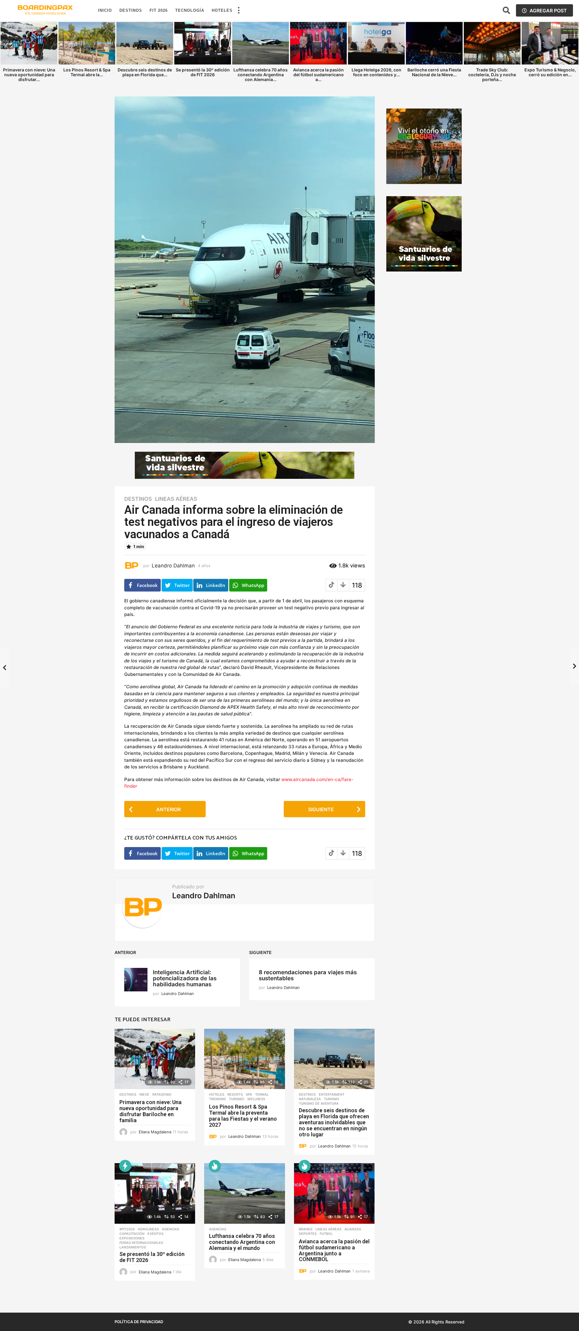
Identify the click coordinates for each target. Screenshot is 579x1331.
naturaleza (310, 1099)
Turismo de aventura (319, 1103)
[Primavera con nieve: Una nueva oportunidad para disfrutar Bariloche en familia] (155, 1059)
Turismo (236, 1099)
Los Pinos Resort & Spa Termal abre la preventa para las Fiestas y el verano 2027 (243, 1115)
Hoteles (222, 10)
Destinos (130, 10)
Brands (305, 1229)
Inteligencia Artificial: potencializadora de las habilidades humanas (185, 978)
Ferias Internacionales (141, 1243)
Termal (262, 1094)
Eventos (155, 1233)
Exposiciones (131, 1238)
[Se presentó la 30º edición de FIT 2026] (155, 1193)
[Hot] (215, 1166)
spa (249, 1094)
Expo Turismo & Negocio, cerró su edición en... (550, 72)
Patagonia (161, 1094)
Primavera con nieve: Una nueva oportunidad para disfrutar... (29, 74)
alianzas (352, 1229)
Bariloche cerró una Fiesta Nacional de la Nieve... (434, 72)
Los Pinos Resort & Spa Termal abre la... (86, 72)
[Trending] (125, 1166)
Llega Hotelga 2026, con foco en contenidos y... (376, 72)
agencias (170, 1229)
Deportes (308, 1233)
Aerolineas (148, 1229)
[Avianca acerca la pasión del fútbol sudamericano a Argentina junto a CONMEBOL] (334, 1193)
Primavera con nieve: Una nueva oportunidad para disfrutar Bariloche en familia (150, 1111)
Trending (217, 1099)
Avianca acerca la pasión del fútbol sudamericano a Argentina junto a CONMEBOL (334, 1250)
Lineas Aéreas (176, 499)
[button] (239, 11)
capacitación (131, 1233)
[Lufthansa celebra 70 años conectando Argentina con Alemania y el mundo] (244, 1193)
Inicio (105, 10)
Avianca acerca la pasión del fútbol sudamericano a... (318, 74)
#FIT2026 (127, 1229)
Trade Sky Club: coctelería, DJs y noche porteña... (492, 74)
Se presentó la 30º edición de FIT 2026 (203, 72)
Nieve (144, 1094)
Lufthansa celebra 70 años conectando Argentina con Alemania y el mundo (242, 1242)
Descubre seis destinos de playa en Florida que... (145, 72)
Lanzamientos (132, 1247)
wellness (256, 1099)
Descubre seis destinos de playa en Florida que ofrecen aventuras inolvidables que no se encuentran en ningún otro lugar (334, 1122)
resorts (235, 1094)
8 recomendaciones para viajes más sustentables (308, 975)
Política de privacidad (139, 1321)
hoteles (216, 1094)
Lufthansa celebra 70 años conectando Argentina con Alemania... (260, 74)
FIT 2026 (159, 10)
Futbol (326, 1233)
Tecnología (189, 10)
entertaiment (331, 1094)
